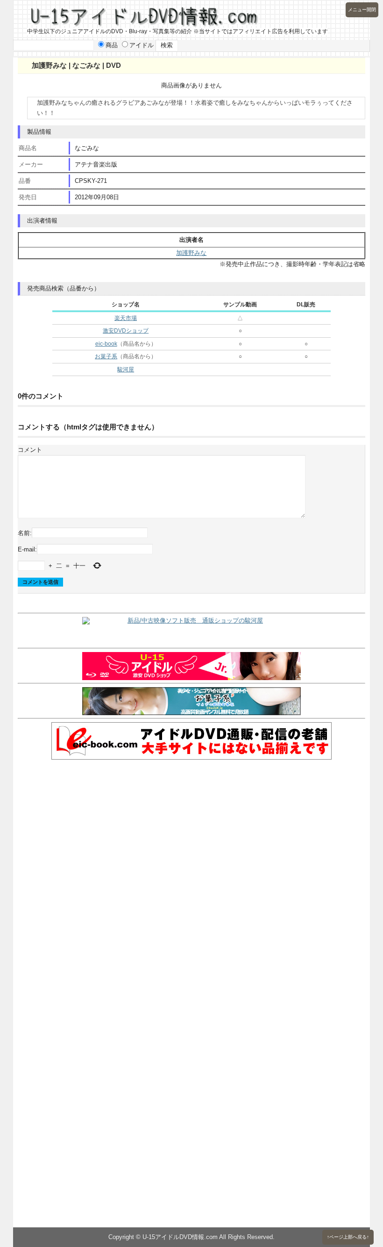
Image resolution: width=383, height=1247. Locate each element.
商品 (112, 45)
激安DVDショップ (126, 330)
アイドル (141, 45)
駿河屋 (125, 369)
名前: (25, 532)
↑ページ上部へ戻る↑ (348, 1237)
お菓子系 (106, 356)
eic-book (106, 344)
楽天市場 (125, 318)
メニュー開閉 (362, 9)
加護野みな (191, 252)
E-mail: (27, 549)
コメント (30, 449)
